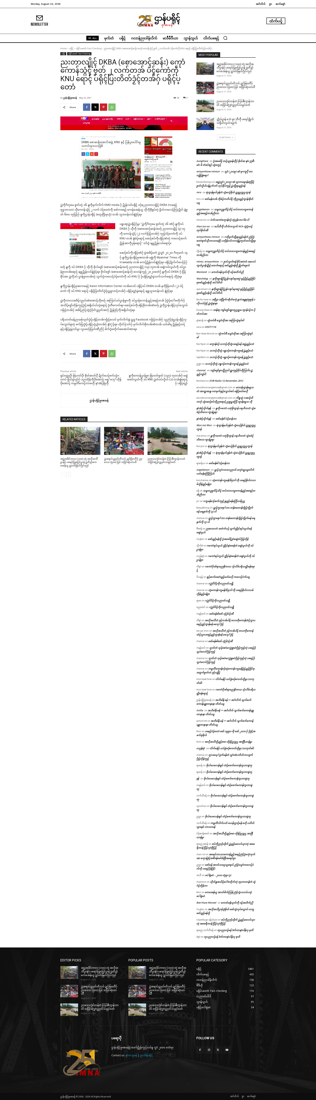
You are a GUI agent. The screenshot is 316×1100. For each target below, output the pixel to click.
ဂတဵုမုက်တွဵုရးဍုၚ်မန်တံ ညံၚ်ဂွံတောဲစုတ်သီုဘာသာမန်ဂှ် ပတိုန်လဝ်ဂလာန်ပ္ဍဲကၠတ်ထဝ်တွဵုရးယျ (226, 240)
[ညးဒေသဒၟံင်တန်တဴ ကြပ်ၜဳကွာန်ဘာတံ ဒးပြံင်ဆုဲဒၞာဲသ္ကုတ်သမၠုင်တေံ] (168, 441)
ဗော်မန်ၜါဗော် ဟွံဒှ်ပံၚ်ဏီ (221, 613)
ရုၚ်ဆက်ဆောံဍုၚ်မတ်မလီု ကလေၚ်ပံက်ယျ (228, 576)
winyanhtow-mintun (208, 171)
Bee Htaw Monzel (206, 902)
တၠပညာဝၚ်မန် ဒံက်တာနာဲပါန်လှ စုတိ (235, 930)
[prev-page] (62, 474)
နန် (197, 778)
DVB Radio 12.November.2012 (226, 380)
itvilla (199, 710)
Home (63, 48)
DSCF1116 (210, 327)
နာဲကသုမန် (131, 1055)
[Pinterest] (103, 107)
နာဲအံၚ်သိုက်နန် (203, 408)
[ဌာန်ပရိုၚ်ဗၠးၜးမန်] (75, 400)
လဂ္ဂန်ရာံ (200, 748)
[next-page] (68, 474)
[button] (225, 38)
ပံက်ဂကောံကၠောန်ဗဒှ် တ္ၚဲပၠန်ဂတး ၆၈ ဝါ (229, 219)
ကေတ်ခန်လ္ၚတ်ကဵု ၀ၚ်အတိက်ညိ (227, 272)
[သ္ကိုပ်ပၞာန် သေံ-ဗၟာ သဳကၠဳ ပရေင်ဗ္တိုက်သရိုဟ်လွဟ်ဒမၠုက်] (205, 124)
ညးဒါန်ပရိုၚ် (146, 1055)
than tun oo (203, 226)
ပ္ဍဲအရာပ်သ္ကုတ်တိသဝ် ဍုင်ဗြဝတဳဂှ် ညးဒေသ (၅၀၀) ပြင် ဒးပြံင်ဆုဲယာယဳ (99, 990)
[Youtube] (227, 1049)
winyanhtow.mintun (208, 236)
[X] (95, 107)
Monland (201, 272)
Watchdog (202, 278)
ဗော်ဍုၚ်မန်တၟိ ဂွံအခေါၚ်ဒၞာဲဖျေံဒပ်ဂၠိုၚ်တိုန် (228, 539)
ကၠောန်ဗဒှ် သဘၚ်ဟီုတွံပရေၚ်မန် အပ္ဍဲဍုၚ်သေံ (232, 344)
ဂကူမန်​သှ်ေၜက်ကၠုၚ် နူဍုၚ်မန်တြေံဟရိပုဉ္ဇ (224, 501)
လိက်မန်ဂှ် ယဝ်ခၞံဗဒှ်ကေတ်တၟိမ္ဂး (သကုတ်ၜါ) (232, 748)
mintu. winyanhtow (207, 261)
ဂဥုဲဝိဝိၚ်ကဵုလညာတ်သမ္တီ (220, 583)
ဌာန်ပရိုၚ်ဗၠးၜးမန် (70, 97)
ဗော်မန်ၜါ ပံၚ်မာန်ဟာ (226, 418)
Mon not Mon (204, 425)
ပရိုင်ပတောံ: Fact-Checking (88, 48)
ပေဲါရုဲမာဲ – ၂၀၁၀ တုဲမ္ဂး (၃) (218, 875)
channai (201, 370)
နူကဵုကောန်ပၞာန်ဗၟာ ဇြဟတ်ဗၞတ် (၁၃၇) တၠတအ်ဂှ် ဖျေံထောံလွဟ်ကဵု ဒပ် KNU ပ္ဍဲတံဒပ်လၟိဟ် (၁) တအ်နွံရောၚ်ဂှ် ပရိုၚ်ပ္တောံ (157, 379)
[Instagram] (208, 1049)
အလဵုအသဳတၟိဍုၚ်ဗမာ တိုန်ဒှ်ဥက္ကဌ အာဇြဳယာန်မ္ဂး (228, 741)
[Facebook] (86, 107)
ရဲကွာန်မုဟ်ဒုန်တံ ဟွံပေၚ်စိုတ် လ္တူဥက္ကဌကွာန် (228, 192)
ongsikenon (202, 209)
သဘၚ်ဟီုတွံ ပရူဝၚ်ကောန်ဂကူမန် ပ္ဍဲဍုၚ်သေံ (231, 350)
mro (198, 192)
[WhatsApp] (112, 107)
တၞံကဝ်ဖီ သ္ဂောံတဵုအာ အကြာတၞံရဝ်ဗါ (225, 320)
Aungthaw (202, 161)
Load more (225, 137)
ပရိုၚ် (71, 48)
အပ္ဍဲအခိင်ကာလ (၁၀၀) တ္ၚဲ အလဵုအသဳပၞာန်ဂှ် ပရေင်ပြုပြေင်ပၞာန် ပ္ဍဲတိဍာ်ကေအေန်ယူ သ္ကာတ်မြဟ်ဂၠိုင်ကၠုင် (79, 462)
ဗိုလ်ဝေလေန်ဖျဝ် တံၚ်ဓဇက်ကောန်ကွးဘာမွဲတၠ (229, 765)
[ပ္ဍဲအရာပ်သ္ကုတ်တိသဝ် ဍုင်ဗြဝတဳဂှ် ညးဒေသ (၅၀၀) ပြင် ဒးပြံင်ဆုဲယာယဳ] (124, 441)
